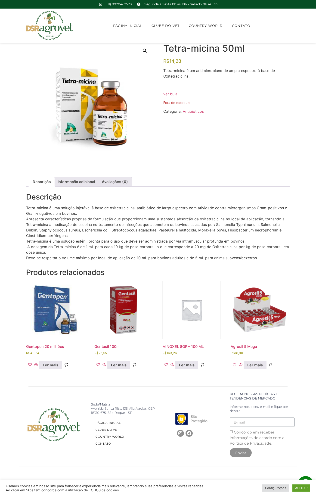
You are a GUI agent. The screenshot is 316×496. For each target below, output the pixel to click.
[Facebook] (189, 433)
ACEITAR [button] (301, 488)
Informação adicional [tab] (76, 181)
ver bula (170, 94)
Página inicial (127, 26)
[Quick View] (36, 365)
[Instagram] (180, 433)
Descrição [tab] (42, 181)
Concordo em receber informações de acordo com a (257, 438)
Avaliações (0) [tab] (115, 181)
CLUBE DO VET (166, 26)
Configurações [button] (275, 488)
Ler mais (50, 365)
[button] (145, 51)
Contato (241, 26)
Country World (206, 26)
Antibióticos (193, 111)
